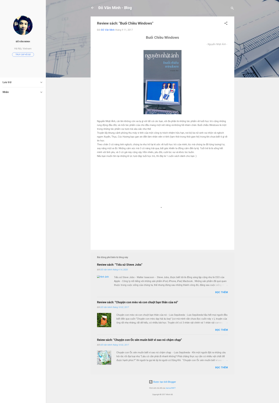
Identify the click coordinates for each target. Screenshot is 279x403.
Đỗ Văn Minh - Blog (115, 7)
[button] (226, 23)
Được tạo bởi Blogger (164, 381)
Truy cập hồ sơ (23, 54)
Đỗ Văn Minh (23, 41)
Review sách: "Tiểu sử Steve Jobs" (119, 264)
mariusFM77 (171, 388)
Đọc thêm (221, 292)
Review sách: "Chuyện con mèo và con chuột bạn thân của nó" (137, 302)
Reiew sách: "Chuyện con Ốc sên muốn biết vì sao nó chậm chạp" (139, 340)
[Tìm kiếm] (232, 9)
